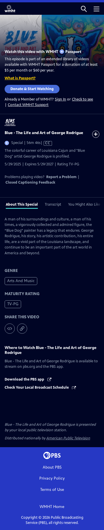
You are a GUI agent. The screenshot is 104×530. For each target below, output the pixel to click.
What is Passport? (20, 78)
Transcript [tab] (53, 204)
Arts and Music (21, 280)
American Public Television (68, 438)
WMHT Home (52, 506)
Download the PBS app (25, 379)
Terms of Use (52, 489)
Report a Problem (61, 177)
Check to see (82, 99)
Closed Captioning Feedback (30, 182)
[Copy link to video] (22, 329)
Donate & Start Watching (32, 89)
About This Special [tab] (22, 204)
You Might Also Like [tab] (84, 204)
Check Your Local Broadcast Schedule (37, 387)
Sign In (60, 99)
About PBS (52, 467)
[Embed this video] (10, 329)
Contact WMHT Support (28, 105)
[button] (84, 8)
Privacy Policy (52, 478)
